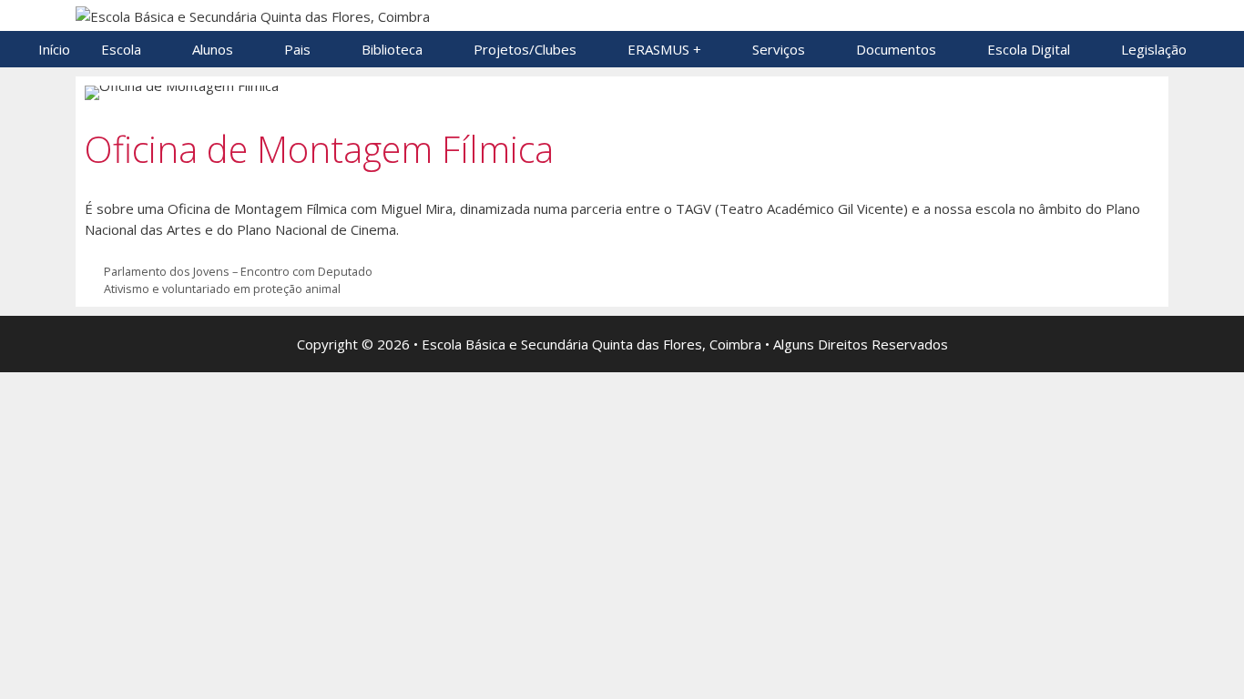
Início (54, 49)
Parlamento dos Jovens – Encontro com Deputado (238, 271)
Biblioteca (392, 49)
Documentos (896, 49)
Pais (297, 49)
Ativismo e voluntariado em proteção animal (222, 288)
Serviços (778, 49)
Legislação (1154, 49)
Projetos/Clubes (525, 49)
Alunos (212, 49)
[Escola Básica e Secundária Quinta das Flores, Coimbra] (253, 14)
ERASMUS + (664, 49)
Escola (121, 49)
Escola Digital (1028, 49)
